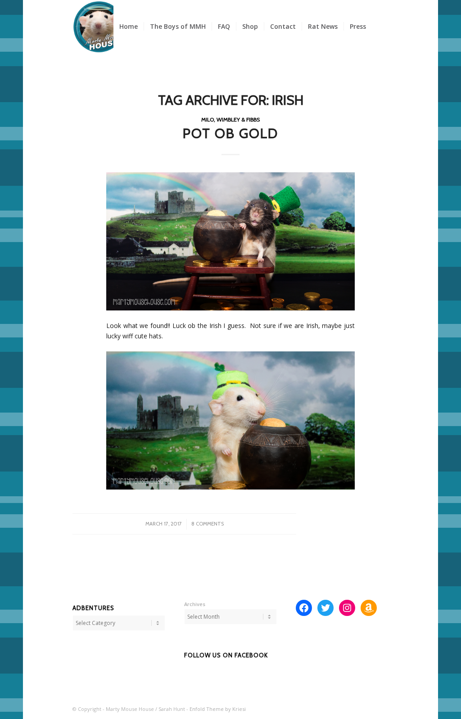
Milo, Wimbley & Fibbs (230, 119)
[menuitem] (128, 26)
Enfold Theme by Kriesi (218, 709)
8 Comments (207, 524)
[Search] (380, 26)
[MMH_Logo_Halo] (99, 26)
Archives (194, 604)
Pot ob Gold (230, 133)
